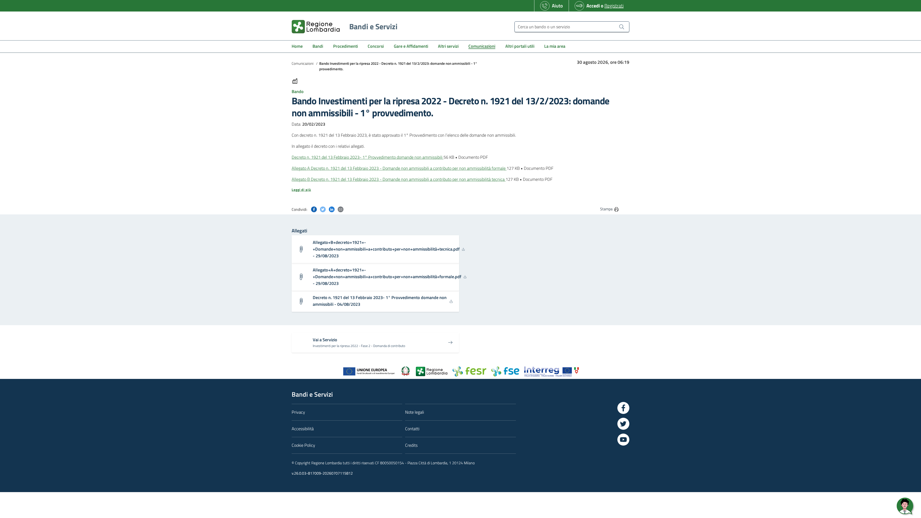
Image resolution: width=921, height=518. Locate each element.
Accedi (593, 5)
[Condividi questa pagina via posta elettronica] (340, 209)
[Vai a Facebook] (623, 408)
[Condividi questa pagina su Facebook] (314, 209)
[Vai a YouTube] (623, 439)
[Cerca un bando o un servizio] (621, 26)
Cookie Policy (303, 445)
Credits (411, 445)
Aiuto (557, 5)
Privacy (298, 412)
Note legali (414, 412)
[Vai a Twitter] (623, 424)
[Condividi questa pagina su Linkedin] (332, 209)
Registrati (614, 5)
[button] (455, 189)
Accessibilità (303, 428)
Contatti (412, 428)
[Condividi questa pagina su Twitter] (323, 209)
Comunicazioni (302, 63)
